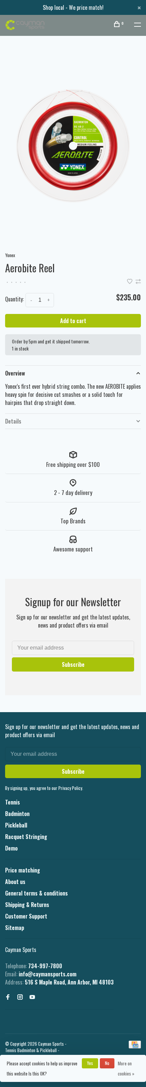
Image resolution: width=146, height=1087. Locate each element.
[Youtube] (32, 997)
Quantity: (14, 299)
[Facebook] (8, 997)
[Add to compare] (138, 281)
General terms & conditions (36, 893)
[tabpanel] (73, 145)
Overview (15, 373)
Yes (90, 1063)
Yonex (10, 254)
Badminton (17, 814)
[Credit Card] (135, 1046)
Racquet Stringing (26, 837)
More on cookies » (126, 1068)
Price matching (22, 870)
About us (15, 882)
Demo (11, 848)
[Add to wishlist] (130, 281)
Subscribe (73, 664)
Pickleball (16, 825)
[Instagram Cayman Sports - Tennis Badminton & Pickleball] (20, 997)
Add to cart (73, 321)
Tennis (12, 802)
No (107, 1063)
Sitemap (14, 928)
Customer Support (26, 916)
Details (13, 421)
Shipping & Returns (27, 905)
